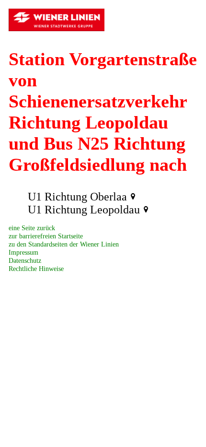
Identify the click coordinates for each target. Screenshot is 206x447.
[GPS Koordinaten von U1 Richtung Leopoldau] (146, 209)
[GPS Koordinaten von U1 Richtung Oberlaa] (133, 196)
